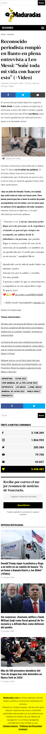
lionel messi (34, 387)
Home (3, 34)
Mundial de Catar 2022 (13, 391)
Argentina (7, 378)
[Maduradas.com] (23, 21)
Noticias (10, 34)
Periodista (7, 395)
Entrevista (7, 387)
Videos (11, 86)
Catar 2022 (20, 378)
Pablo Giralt (33, 391)
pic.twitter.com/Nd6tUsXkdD (29, 294)
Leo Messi (21, 387)
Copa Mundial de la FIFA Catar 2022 (19, 383)
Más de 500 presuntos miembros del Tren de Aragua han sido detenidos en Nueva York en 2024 (21, 674)
